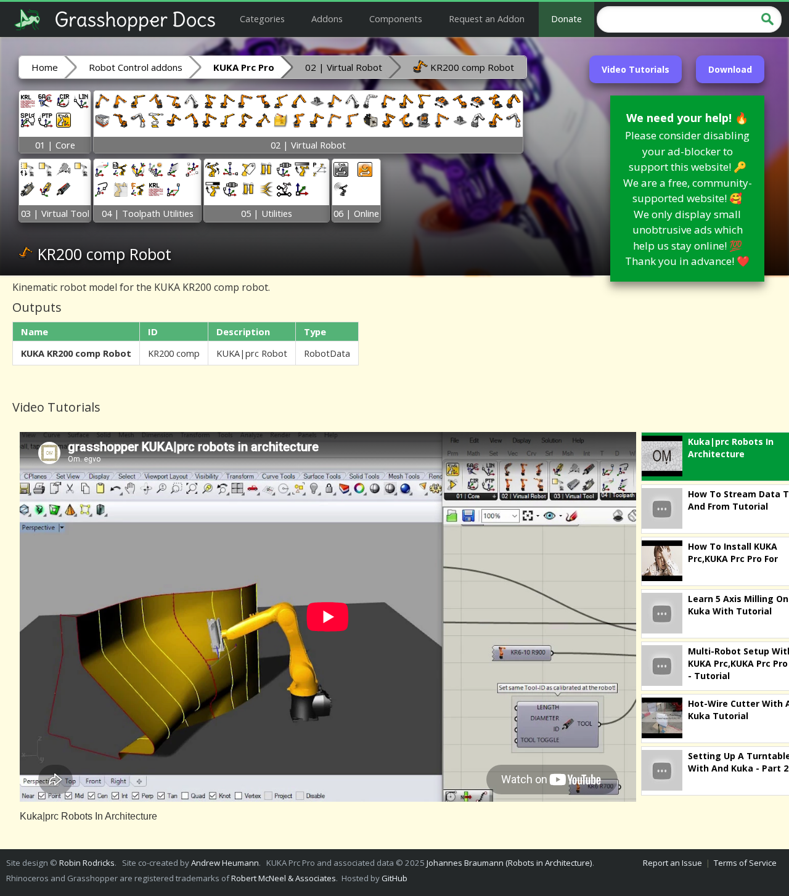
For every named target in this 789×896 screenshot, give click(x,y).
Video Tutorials (635, 69)
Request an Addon (487, 18)
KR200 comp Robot (471, 67)
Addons (327, 18)
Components (395, 18)
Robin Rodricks (87, 862)
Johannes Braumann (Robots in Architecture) (509, 862)
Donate (566, 18)
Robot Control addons (135, 67)
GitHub (394, 878)
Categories (262, 18)
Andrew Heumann (225, 862)
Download (730, 69)
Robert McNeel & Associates (283, 878)
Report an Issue (672, 862)
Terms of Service (745, 862)
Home (44, 67)
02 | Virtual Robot (343, 67)
